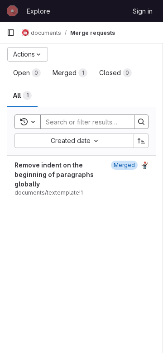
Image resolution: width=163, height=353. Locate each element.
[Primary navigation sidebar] (11, 32)
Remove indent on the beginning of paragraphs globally (54, 174)
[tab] (27, 73)
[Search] (141, 121)
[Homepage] (12, 11)
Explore (38, 11)
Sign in (143, 11)
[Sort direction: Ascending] (141, 141)
